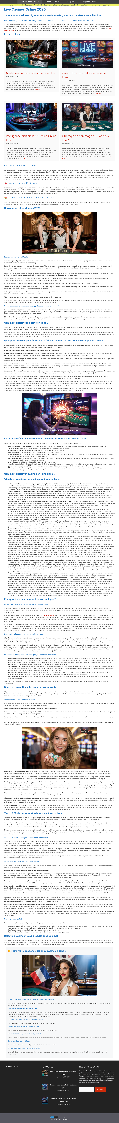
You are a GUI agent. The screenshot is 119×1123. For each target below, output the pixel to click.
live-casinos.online (62, 1120)
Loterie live (53, 5)
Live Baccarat (64, 5)
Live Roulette (14, 5)
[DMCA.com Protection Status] (54, 1117)
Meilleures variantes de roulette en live (30, 73)
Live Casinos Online (28, 2)
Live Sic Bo (75, 5)
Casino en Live (51, 2)
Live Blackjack (27, 5)
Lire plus (37, 89)
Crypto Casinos (89, 2)
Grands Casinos (49, 615)
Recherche (100, 1089)
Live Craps (84, 5)
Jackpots (70, 2)
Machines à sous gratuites (100, 5)
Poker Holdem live (40, 5)
